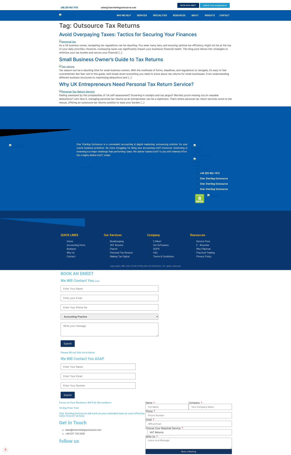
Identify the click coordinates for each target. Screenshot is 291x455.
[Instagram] (88, 450)
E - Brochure (85, 167)
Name (149, 402)
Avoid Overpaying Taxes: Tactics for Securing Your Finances (128, 34)
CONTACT (224, 15)
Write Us (151, 436)
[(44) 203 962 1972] (62, 2)
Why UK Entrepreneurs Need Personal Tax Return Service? (126, 84)
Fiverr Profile (201, 169)
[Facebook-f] (79, 450)
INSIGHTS (210, 15)
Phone (149, 411)
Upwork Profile (202, 155)
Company (195, 402)
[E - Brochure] (79, 162)
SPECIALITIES (160, 15)
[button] (124, 15)
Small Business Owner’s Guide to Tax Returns (111, 59)
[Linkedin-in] (71, 450)
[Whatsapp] (63, 450)
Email (149, 419)
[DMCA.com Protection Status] (199, 202)
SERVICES (142, 15)
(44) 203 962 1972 (69, 7)
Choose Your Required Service (163, 428)
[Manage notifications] (5, 449)
